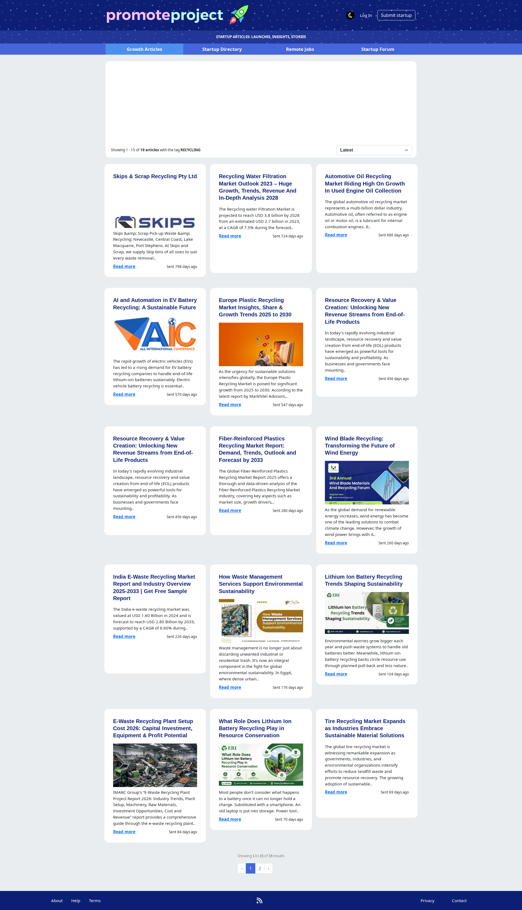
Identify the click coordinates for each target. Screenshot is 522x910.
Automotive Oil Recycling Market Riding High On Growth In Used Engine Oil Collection (365, 183)
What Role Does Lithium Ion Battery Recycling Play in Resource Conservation (255, 728)
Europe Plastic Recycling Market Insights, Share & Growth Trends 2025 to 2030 (255, 307)
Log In (366, 15)
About (57, 900)
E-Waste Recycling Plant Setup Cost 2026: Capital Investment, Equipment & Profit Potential (153, 728)
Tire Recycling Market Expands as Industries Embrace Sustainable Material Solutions (365, 728)
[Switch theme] (350, 15)
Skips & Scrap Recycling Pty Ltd (155, 176)
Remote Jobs (300, 49)
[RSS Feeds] (259, 900)
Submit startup (396, 15)
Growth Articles (144, 49)
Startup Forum (377, 49)
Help (75, 900)
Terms (95, 900)
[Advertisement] (261, 104)
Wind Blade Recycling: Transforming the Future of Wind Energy (360, 445)
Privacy (427, 900)
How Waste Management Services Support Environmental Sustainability (261, 583)
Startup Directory (222, 49)
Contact (459, 900)
